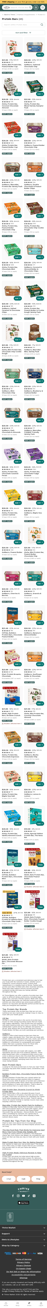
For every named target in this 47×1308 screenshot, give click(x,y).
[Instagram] (18, 1195)
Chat (9, 1179)
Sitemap (23, 1278)
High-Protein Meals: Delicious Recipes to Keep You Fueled (21, 1154)
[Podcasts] (34, 1195)
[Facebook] (13, 1195)
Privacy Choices (23, 1265)
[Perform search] (6, 7)
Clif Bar (5, 1018)
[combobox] (17, 7)
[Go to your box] (42, 7)
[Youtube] (23, 1195)
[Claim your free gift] (36, 7)
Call (23, 1179)
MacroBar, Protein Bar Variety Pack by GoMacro (22, 1105)
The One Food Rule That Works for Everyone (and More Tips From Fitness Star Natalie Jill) (23, 1131)
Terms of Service (23, 1259)
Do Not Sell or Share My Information (23, 1272)
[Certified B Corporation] (13, 1217)
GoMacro (6, 1034)
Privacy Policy (23, 1262)
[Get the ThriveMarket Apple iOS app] (23, 1203)
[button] (42, 7)
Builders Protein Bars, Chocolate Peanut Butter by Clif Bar (23, 1075)
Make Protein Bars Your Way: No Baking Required (23, 1142)
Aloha (4, 1049)
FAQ (38, 1179)
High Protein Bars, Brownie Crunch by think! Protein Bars (21, 1090)
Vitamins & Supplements (26, 14)
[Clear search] (30, 7)
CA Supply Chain (23, 1269)
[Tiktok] (28, 1195)
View (18, 703)
